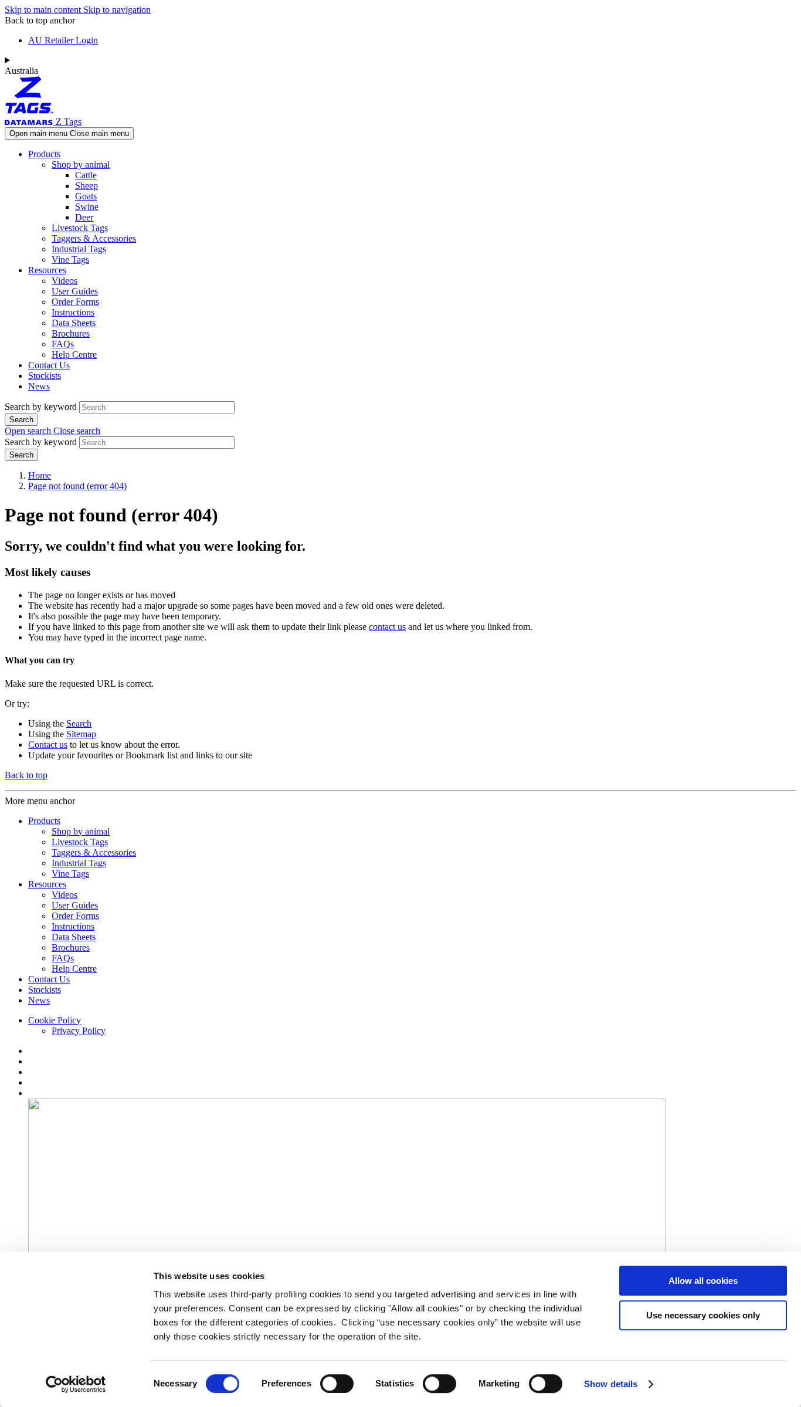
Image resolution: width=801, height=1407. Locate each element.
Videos (64, 281)
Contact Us (49, 365)
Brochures (71, 333)
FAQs (63, 344)
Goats (86, 196)
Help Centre (74, 355)
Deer (84, 217)
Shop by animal (81, 164)
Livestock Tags (80, 228)
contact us (387, 627)
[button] (52, 431)
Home (39, 475)
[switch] (337, 1383)
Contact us (47, 745)
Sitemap (81, 734)
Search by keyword (41, 407)
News (39, 386)
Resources (47, 270)
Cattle (86, 175)
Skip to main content (44, 10)
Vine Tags (70, 260)
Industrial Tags (79, 249)
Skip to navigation (117, 10)
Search (78, 723)
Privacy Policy (79, 1031)
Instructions (73, 312)
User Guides (75, 291)
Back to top (26, 775)
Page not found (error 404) (77, 486)
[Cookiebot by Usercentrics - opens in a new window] (76, 1384)
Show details (610, 1384)
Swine (87, 207)
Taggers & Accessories (94, 238)
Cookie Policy (54, 1020)
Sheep (86, 186)
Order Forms (75, 302)
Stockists (44, 376)
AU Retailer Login (63, 40)
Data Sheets (74, 323)
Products (44, 154)
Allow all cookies (703, 1281)
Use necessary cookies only (703, 1315)
